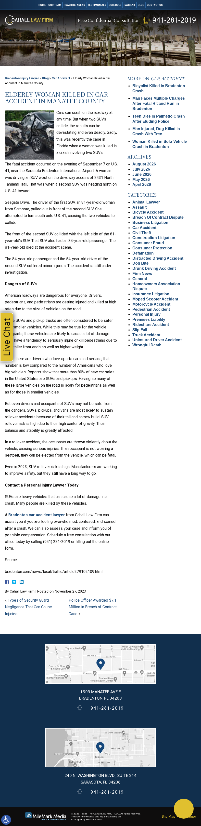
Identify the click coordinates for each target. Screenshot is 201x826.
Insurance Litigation (150, 294)
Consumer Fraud (148, 243)
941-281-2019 (174, 20)
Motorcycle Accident (151, 304)
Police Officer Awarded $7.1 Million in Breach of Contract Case (93, 607)
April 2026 (141, 184)
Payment (129, 5)
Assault (139, 207)
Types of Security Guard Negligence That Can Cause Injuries (28, 607)
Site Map (168, 816)
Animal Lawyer (146, 202)
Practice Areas (74, 5)
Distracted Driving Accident (157, 258)
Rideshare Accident (150, 325)
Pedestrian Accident (151, 309)
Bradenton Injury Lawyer (22, 78)
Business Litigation (150, 222)
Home (42, 5)
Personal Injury (146, 314)
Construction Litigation (153, 238)
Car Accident (61, 78)
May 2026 (141, 179)
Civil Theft (141, 233)
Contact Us (155, 5)
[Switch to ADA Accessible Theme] (6, 820)
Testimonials (97, 5)
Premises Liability (148, 319)
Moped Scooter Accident (155, 299)
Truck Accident (146, 335)
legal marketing (108, 816)
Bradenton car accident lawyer (36, 515)
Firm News (142, 273)
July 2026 (141, 169)
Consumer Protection (152, 248)
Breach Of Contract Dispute (158, 217)
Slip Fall (139, 330)
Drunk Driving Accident (154, 268)
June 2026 (141, 174)
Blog (141, 5)
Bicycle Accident (147, 212)
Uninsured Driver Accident (157, 340)
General (139, 279)
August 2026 (144, 164)
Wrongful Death (147, 345)
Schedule (115, 5)
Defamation (143, 253)
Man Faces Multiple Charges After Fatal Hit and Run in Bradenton (158, 103)
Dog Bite (140, 263)
